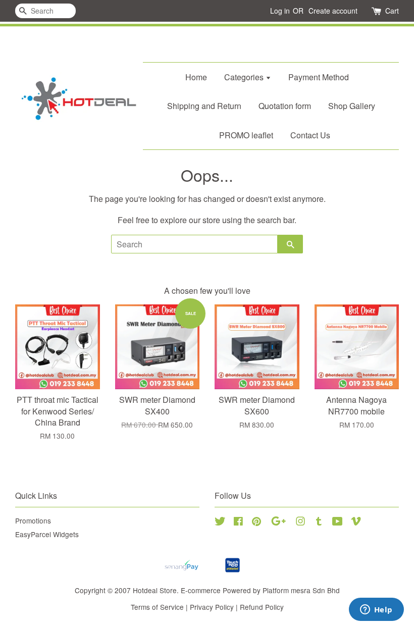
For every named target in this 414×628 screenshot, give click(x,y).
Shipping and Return (204, 106)
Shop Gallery (351, 106)
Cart (392, 11)
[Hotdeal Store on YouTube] (337, 522)
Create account (332, 11)
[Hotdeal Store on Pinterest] (256, 522)
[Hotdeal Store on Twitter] (220, 522)
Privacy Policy (212, 607)
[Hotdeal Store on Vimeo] (355, 522)
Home (196, 77)
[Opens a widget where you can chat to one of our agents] (376, 610)
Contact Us (310, 135)
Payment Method (318, 77)
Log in (280, 11)
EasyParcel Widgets (47, 534)
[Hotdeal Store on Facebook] (238, 522)
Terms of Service (157, 607)
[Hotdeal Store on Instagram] (300, 522)
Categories (245, 77)
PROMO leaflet (246, 135)
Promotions (33, 520)
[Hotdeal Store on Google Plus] (278, 522)
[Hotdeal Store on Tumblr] (319, 522)
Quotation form (284, 106)
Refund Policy (262, 607)
